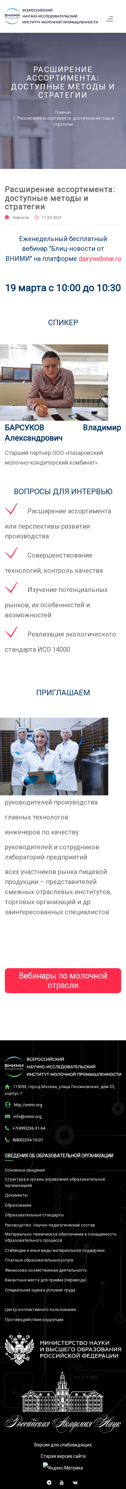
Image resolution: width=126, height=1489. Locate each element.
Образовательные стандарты (34, 1215)
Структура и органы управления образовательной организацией (55, 1182)
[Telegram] (48, 1481)
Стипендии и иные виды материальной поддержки (55, 1250)
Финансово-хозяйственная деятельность (46, 1270)
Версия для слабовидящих (63, 1444)
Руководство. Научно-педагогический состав (50, 1225)
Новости (21, 217)
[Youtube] (61, 1481)
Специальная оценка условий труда (40, 1290)
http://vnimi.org (28, 1104)
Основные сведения (25, 1170)
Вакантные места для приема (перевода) (46, 1279)
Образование (18, 1205)
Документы (16, 1195)
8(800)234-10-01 (28, 1139)
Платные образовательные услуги (39, 1260)
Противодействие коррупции (34, 1319)
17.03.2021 (52, 217)
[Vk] (73, 1481)
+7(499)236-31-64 (29, 1128)
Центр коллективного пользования (40, 1309)
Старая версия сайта (63, 1456)
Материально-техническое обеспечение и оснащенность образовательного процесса (61, 1237)
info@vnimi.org (27, 1116)
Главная (63, 112)
